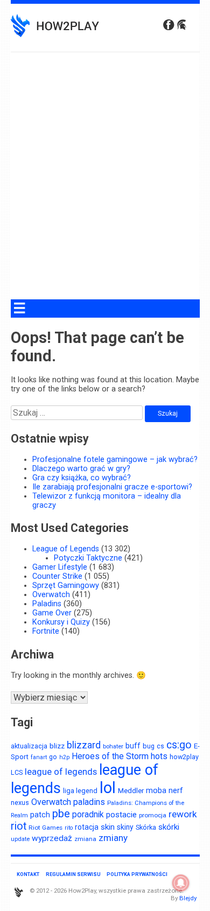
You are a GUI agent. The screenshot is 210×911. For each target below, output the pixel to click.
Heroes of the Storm (110, 756)
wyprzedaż (52, 838)
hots (159, 756)
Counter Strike (57, 576)
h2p (64, 757)
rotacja (87, 827)
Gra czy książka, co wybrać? (81, 477)
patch (40, 814)
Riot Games (45, 827)
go (53, 757)
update (20, 839)
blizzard (84, 745)
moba (156, 790)
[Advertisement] (105, 180)
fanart (39, 757)
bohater (113, 746)
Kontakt (28, 874)
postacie (121, 814)
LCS (17, 772)
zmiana (85, 839)
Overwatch (51, 594)
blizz (57, 745)
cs (160, 746)
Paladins (46, 603)
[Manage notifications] (181, 883)
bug (149, 746)
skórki (168, 827)
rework (183, 814)
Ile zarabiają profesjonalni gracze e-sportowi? (112, 487)
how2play (184, 757)
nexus (20, 802)
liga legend (80, 791)
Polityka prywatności (137, 874)
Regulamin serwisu (73, 874)
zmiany (113, 837)
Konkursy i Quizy (61, 622)
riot (18, 826)
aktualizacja (29, 746)
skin (108, 827)
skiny (125, 827)
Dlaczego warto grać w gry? (81, 468)
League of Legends (65, 548)
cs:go (179, 745)
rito (69, 827)
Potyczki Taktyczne (88, 558)
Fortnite (45, 631)
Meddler (131, 790)
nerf (176, 790)
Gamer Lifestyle (59, 567)
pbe (61, 813)
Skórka (146, 827)
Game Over (52, 613)
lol (108, 788)
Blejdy (188, 898)
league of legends (61, 772)
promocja (152, 815)
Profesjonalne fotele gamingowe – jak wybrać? (115, 459)
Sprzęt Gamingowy (65, 585)
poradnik (88, 814)
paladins (89, 802)
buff (133, 745)
